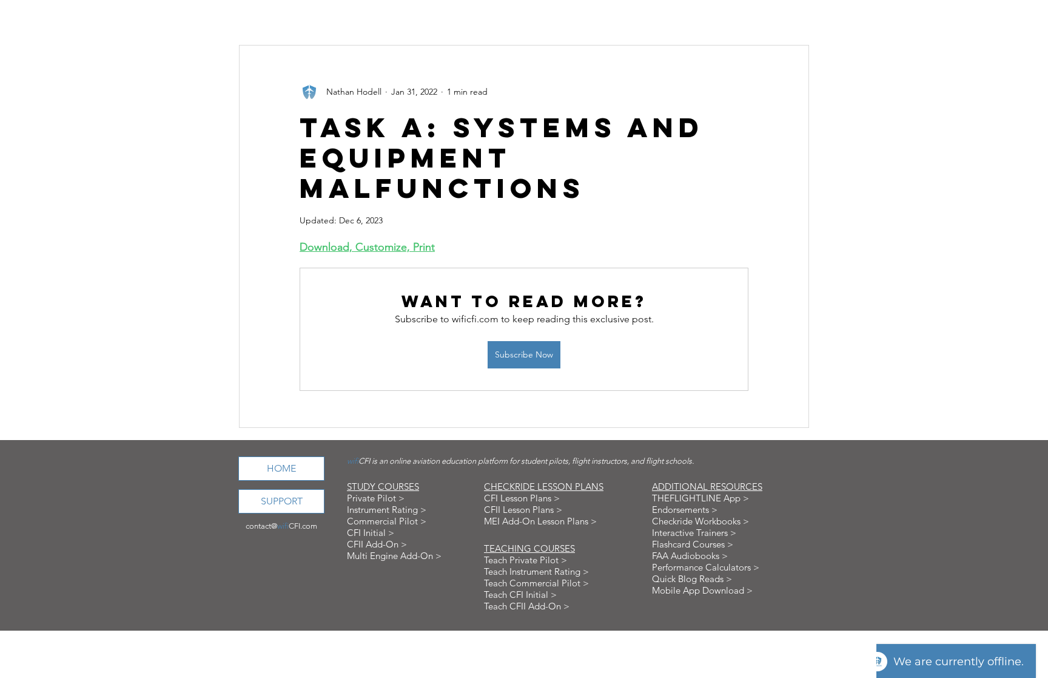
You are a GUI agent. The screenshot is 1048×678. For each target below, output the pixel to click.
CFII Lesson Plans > (523, 509)
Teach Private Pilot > (525, 560)
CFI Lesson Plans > (522, 498)
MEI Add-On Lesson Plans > (540, 521)
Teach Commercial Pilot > (536, 583)
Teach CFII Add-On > (526, 606)
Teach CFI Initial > (520, 594)
